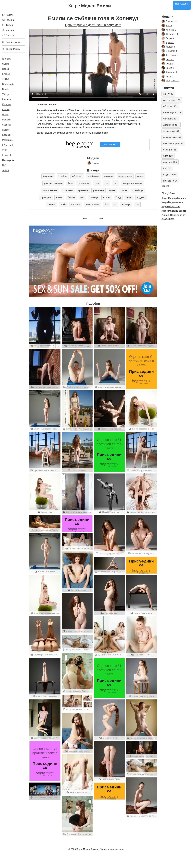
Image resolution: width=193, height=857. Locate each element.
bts (115, 204)
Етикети (10, 35)
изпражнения (50, 190)
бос (106, 204)
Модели (10, 30)
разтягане (98, 190)
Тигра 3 (170, 38)
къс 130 (167, 168)
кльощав (108, 176)
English (6, 73)
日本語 (5, 79)
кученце (94, 197)
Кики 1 (169, 76)
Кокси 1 (170, 59)
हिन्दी (4, 165)
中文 (4, 150)
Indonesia (7, 155)
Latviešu (6, 99)
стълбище (138, 190)
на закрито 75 (170, 180)
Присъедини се (181, 5)
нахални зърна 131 (173, 143)
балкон (71, 197)
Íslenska (6, 58)
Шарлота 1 (171, 50)
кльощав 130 (170, 162)
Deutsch (6, 119)
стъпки (106, 197)
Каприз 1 (170, 46)
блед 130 (168, 155)
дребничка (93, 176)
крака (140, 176)
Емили (95, 163)
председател (125, 176)
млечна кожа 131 (172, 137)
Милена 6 (171, 29)
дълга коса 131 (171, 131)
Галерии (10, 19)
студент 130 (169, 174)
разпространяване (132, 183)
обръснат (77, 176)
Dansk (5, 68)
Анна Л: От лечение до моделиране (173, 216)
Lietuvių (6, 109)
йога (70, 183)
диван (112, 190)
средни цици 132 (172, 112)
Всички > (166, 185)
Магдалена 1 (172, 80)
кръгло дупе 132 (171, 100)
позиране (68, 190)
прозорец (46, 197)
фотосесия (83, 183)
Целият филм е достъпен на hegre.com (93, 24)
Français (6, 104)
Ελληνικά (7, 145)
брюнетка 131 (170, 118)
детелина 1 (172, 55)
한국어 (5, 170)
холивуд (126, 204)
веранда (75, 204)
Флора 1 (170, 63)
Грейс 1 (170, 67)
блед (118, 197)
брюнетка (48, 176)
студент (141, 197)
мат (82, 197)
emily (63, 204)
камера (51, 204)
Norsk (5, 89)
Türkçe (5, 94)
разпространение (53, 183)
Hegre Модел (170, 206)
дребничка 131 (171, 124)
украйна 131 (169, 149)
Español (6, 134)
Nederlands (8, 84)
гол (106, 183)
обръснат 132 (170, 106)
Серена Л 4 (172, 34)
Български (8, 160)
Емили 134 (171, 21)
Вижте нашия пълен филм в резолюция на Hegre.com (72, 132)
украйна (62, 176)
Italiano (6, 129)
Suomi (5, 63)
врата (59, 197)
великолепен (92, 204)
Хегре (89, 5)
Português (7, 139)
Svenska (6, 124)
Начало (10, 14)
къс (115, 183)
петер (129, 197)
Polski (5, 114)
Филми (9, 25)
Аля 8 (169, 25)
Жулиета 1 (171, 72)
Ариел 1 (170, 42)
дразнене (83, 190)
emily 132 (168, 93)
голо (97, 183)
